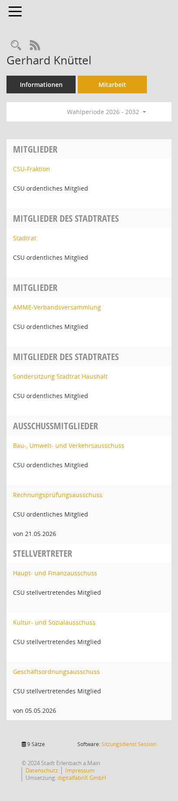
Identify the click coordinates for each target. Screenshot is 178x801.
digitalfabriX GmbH (81, 778)
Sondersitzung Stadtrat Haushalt (60, 376)
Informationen (41, 84)
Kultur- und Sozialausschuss (54, 622)
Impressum (80, 770)
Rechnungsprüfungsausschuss (57, 495)
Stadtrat (24, 238)
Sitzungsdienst (129, 744)
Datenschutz (41, 770)
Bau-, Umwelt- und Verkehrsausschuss (68, 445)
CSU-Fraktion (31, 169)
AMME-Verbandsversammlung (57, 307)
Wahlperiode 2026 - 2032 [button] (104, 112)
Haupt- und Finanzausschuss (55, 573)
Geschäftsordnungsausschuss (56, 671)
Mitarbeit (112, 84)
